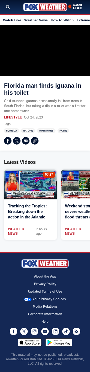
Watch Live (12, 20)
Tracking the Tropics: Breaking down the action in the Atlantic (27, 211)
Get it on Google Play (59, 342)
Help (45, 321)
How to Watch (62, 20)
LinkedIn (55, 331)
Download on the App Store (30, 342)
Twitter (16, 141)
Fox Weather (45, 7)
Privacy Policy (45, 284)
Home (63, 130)
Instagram (34, 331)
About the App (45, 276)
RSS (76, 331)
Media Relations (45, 306)
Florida (11, 130)
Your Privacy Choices (49, 299)
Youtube (45, 331)
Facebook (8, 141)
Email (26, 141)
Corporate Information (45, 314)
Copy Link (34, 141)
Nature (28, 130)
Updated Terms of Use (45, 291)
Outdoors (46, 130)
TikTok (66, 331)
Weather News (36, 20)
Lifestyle (13, 117)
